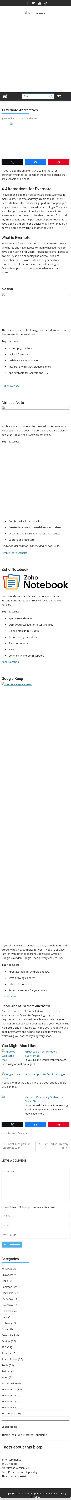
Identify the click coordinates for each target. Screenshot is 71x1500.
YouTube (16, 1434)
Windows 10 (9, 1389)
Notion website (11, 386)
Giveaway (7, 1305)
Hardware (8, 1311)
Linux (5, 1317)
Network (7, 1323)
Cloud (5, 1280)
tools (28, 1133)
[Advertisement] (35, 54)
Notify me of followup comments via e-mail (29, 1207)
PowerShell (8, 1335)
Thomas (33, 118)
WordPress (8, 1413)
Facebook (7, 1299)
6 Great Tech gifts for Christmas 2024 (16, 1145)
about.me (41, 1434)
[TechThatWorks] (4, 95)
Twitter (6, 1371)
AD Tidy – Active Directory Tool (53, 1145)
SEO (4, 1347)
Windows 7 (8, 1401)
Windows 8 (8, 1407)
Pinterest (28, 1434)
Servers (6, 1353)
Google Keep (9, 996)
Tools (7, 1133)
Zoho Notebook (11, 661)
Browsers (7, 1274)
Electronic (7, 1293)
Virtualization (9, 1383)
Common (7, 1286)
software (20, 1133)
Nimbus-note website (14, 552)
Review (6, 1341)
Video (5, 1377)
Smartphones (9, 1359)
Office (5, 1329)
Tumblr (6, 1434)
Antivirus (7, 1268)
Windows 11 (9, 1395)
